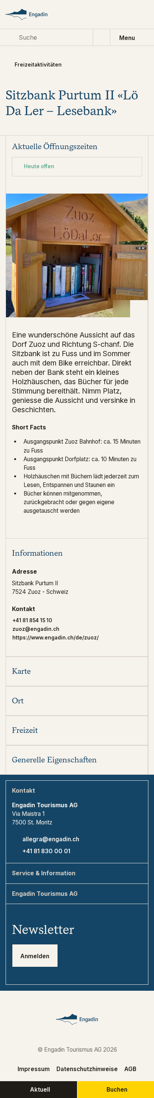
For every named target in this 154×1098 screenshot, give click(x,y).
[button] (76, 553)
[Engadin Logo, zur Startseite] (33, 14)
